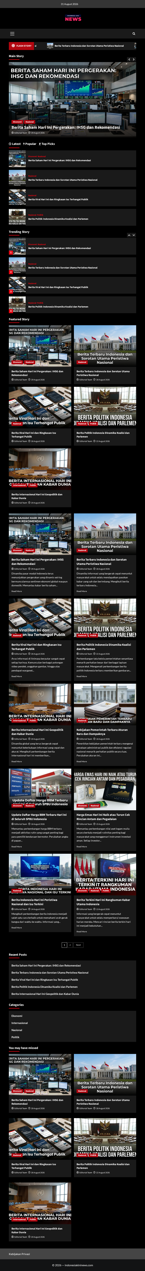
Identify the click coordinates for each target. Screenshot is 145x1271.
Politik (40, 283)
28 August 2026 (38, 132)
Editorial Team (20, 132)
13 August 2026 (103, 909)
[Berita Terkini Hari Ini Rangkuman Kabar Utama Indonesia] (105, 874)
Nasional (17, 121)
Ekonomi (32, 156)
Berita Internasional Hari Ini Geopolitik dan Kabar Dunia (58, 307)
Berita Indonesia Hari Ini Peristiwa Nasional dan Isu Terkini (34, 902)
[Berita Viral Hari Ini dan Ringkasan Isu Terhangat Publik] (17, 265)
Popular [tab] (30, 144)
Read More (16, 591)
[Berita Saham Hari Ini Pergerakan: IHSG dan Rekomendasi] (17, 158)
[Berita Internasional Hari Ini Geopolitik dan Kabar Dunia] (17, 304)
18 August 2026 (103, 739)
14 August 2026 (38, 909)
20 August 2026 (38, 502)
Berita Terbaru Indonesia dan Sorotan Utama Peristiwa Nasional (71, 127)
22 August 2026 (103, 441)
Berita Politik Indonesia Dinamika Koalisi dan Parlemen (58, 287)
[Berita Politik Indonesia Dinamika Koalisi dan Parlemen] (17, 285)
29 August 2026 (38, 379)
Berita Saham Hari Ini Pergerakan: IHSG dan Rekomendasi (59, 160)
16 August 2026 (38, 824)
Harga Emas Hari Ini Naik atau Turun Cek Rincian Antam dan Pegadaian (103, 817)
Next (78, 945)
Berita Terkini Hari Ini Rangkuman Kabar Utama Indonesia (103, 902)
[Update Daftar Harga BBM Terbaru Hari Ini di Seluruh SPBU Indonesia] (40, 789)
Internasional (34, 303)
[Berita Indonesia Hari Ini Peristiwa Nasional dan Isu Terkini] (40, 874)
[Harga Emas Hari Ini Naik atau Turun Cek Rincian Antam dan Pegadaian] (105, 789)
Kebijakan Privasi (19, 1254)
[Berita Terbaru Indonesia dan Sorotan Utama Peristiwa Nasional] (17, 246)
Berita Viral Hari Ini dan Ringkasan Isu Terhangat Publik (58, 268)
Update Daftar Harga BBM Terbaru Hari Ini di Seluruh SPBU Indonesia (39, 817)
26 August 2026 (38, 441)
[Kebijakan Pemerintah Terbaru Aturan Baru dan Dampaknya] (105, 704)
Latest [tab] (16, 144)
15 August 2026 (103, 824)
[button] (12, 33)
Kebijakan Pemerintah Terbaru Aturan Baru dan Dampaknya (102, 732)
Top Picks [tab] (48, 144)
